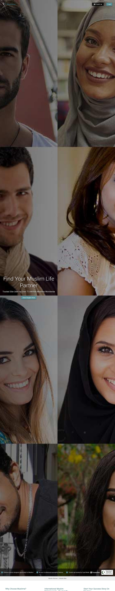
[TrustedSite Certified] (95, 572)
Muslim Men (62, 578)
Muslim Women (53, 578)
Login (109, 4)
